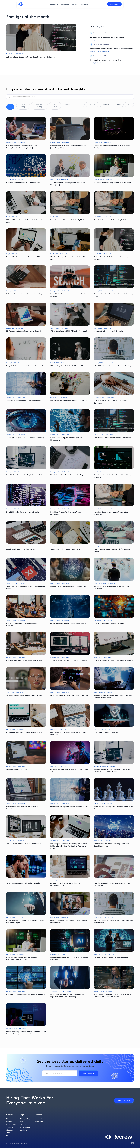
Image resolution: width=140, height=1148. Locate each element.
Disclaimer (23, 1124)
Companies (54, 4)
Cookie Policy (24, 1130)
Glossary (9, 1121)
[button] (85, 4)
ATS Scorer (10, 1133)
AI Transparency (25, 1127)
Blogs (8, 1119)
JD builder (10, 1127)
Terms (22, 1121)
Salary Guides (11, 1124)
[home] (20, 4)
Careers (74, 4)
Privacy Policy (25, 1119)
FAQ (7, 1136)
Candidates (65, 4)
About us (9, 1130)
